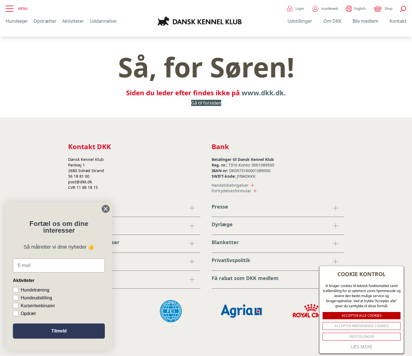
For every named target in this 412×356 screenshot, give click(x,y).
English (359, 8)
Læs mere (361, 347)
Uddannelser (103, 21)
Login (299, 8)
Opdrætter (45, 21)
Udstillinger (300, 21)
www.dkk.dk (263, 92)
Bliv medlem (365, 21)
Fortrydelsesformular (231, 190)
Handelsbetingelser (230, 185)
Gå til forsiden (206, 103)
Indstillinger (361, 336)
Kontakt (398, 21)
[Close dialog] (105, 209)
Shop (388, 8)
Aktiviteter (73, 21)
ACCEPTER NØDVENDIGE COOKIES (361, 325)
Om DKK (332, 21)
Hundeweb (329, 8)
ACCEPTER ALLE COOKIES (362, 315)
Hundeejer (17, 21)
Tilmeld (59, 331)
